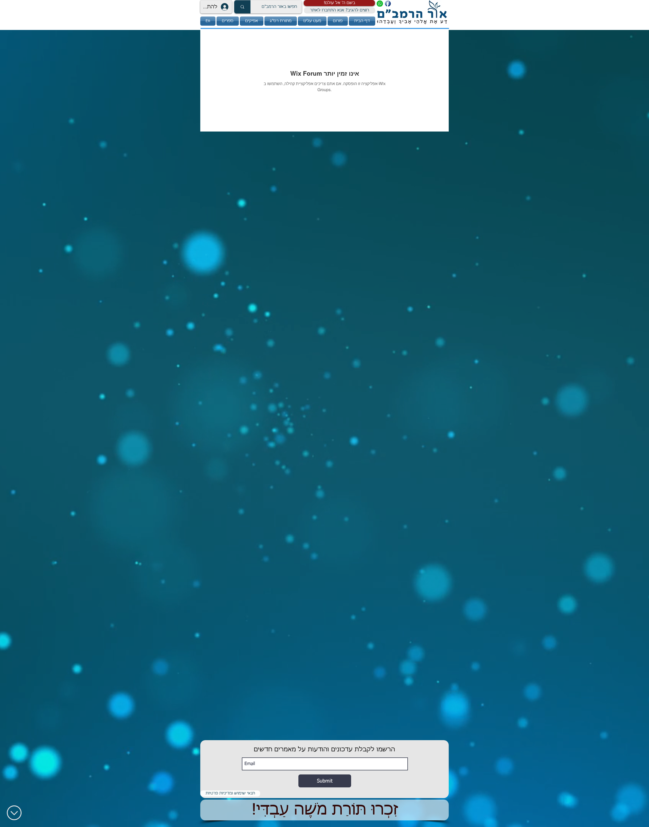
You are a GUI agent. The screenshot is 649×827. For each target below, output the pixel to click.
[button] (339, 3)
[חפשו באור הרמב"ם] (242, 6)
